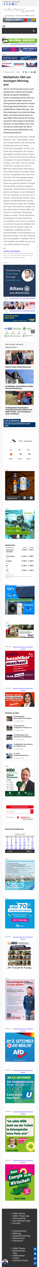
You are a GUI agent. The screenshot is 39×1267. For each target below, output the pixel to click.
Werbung (17, 1233)
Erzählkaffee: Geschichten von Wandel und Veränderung (19, 387)
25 (20, 848)
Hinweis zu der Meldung (11, 251)
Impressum (18, 1240)
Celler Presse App (21, 1216)
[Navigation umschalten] (4, 26)
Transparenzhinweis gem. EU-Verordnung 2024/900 (22, 44)
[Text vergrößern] (35, 1249)
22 (7, 848)
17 (16, 845)
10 (16, 842)
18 (20, 845)
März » (29, 851)
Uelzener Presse (20, 1260)
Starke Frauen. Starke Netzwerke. (18, 367)
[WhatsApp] (16, 4)
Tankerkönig (11, 576)
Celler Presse (19, 1213)
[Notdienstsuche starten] (31, 811)
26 (24, 848)
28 (32, 848)
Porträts (16, 1223)
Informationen (19, 1218)
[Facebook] (4, 4)
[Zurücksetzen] (35, 1263)
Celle (18, 72)
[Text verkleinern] (35, 1254)
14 (32, 842)
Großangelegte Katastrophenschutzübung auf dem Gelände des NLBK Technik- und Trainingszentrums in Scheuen (18, 411)
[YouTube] (13, 4)
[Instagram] (7, 4)
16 (11, 845)
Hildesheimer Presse (19, 1256)
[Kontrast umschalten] (35, 1258)
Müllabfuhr (15, 420)
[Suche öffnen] (34, 31)
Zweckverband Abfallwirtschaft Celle (17, 425)
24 (16, 848)
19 (24, 845)
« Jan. (9, 851)
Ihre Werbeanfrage (21, 1221)
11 (20, 842)
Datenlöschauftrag (21, 1236)
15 (7, 845)
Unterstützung (19, 1231)
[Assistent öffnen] (5, 1262)
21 (32, 845)
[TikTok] (10, 4)
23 (11, 848)
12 (24, 842)
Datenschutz (19, 1238)
